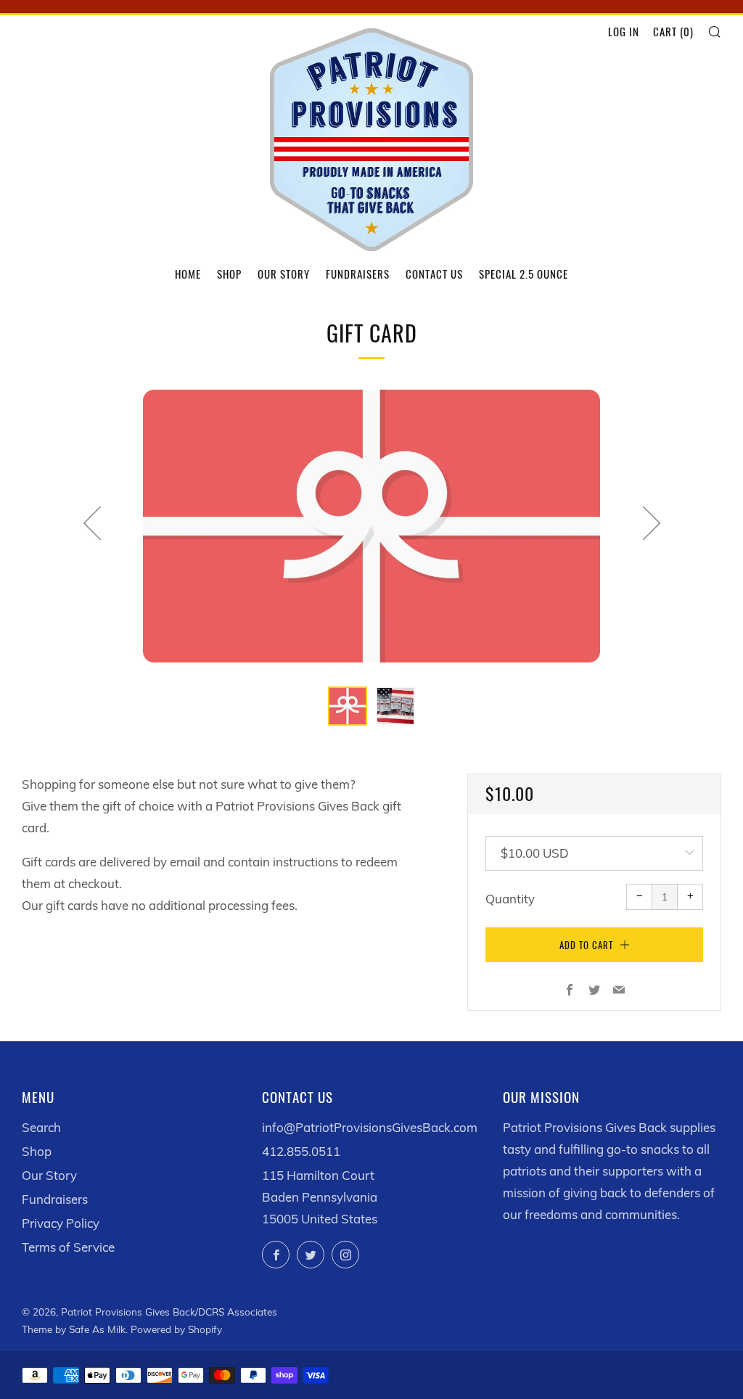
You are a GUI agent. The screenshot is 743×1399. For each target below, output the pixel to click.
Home (188, 274)
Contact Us (434, 274)
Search (41, 1127)
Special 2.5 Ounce (523, 274)
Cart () (673, 31)
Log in (623, 31)
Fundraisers (358, 274)
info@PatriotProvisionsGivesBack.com (369, 1127)
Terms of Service (68, 1247)
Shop (229, 274)
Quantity (510, 898)
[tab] (347, 706)
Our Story (284, 274)
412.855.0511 (301, 1151)
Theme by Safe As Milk (74, 1329)
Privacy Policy (60, 1223)
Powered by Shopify (176, 1329)
